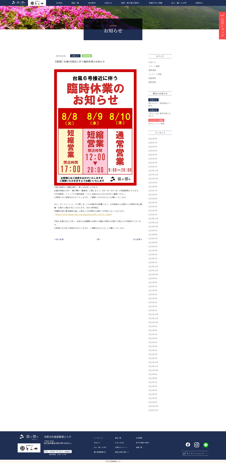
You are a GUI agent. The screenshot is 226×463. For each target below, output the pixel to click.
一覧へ (98, 239)
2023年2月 (152, 306)
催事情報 (152, 70)
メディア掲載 (153, 66)
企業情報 (139, 438)
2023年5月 (152, 294)
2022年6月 (152, 338)
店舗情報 (87, 55)
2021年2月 (152, 398)
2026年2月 (152, 162)
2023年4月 (152, 298)
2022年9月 (152, 326)
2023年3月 (152, 302)
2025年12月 (153, 170)
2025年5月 (152, 198)
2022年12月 (153, 314)
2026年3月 (152, 158)
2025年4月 (152, 202)
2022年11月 (153, 318)
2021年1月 (152, 402)
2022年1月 (152, 358)
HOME (59, 3)
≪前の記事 (59, 239)
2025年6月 (152, 194)
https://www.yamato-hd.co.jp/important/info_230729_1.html (83, 214)
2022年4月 (152, 346)
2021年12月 (153, 362)
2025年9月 (152, 182)
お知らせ (108, 3)
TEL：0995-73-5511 (58, 451)
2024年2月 (152, 258)
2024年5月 (152, 246)
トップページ (98, 438)
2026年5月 (152, 150)
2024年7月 (152, 238)
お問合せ (199, 3)
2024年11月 (153, 222)
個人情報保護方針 (100, 452)
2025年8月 (152, 186)
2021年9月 (152, 374)
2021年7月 (152, 382)
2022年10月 (153, 322)
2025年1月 (152, 214)
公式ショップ (222, 27)
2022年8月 (152, 330)
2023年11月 (153, 270)
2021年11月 (153, 366)
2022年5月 (152, 342)
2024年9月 (152, 230)
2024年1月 (152, 262)
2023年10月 (153, 274)
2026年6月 (152, 146)
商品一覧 (75, 3)
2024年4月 (152, 250)
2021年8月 (152, 378)
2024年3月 (152, 254)
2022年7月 (152, 334)
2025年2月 (152, 210)
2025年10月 (153, 178)
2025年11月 (153, 174)
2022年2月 (152, 354)
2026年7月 (152, 142)
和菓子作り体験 (155, 3)
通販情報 (152, 82)
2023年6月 (152, 290)
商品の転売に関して (122, 452)
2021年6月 (152, 386)
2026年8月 (152, 138)
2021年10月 (153, 370)
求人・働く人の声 (100, 447)
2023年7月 (152, 286)
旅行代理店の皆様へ (143, 443)
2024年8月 (152, 234)
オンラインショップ (195, 453)
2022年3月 (152, 350)
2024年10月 (153, 226)
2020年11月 (153, 410)
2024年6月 (152, 242)
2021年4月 (152, 390)
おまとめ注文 (119, 443)
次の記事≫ (137, 239)
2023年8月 (152, 282)
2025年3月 (152, 206)
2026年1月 (152, 166)
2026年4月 (152, 154)
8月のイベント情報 (156, 123)
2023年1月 (152, 310)
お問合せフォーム (121, 447)
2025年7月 (152, 190)
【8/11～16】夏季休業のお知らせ (159, 114)
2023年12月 (153, 266)
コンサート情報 (154, 74)
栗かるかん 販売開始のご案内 (159, 104)
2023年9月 (152, 278)
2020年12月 (153, 406)
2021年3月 (152, 394)
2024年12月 (153, 218)
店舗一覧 (139, 447)
